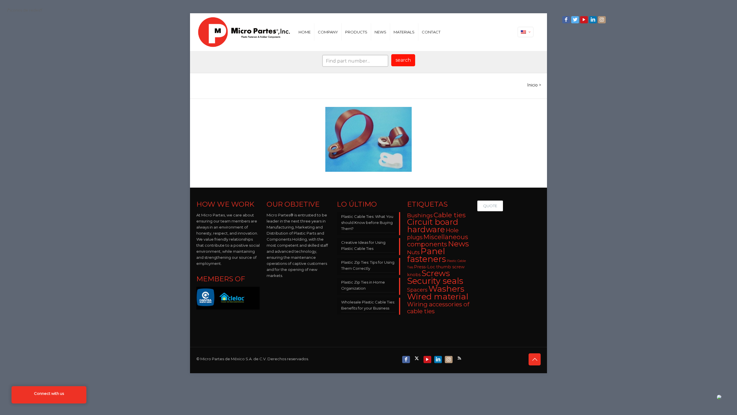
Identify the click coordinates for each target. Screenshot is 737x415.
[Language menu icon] (525, 32)
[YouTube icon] (584, 19)
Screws (435, 273)
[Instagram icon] (602, 19)
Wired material (437, 296)
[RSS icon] (459, 358)
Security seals (435, 281)
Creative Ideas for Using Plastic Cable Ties (363, 245)
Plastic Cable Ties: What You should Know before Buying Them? (367, 222)
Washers (446, 289)
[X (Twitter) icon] (417, 358)
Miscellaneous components (437, 240)
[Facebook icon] (566, 19)
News (458, 243)
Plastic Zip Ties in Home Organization (363, 285)
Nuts (413, 252)
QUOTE (490, 205)
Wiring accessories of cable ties (438, 308)
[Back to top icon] (535, 359)
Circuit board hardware (432, 225)
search (403, 60)
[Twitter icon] (575, 19)
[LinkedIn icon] (593, 19)
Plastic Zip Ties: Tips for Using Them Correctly (367, 265)
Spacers (417, 289)
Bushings (420, 215)
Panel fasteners (426, 255)
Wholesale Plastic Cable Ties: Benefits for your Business (368, 305)
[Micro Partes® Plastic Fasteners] (244, 32)
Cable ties (450, 215)
